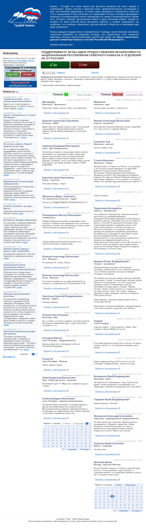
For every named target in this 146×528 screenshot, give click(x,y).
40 (44, 435)
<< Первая (66, 423)
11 (73, 426)
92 (61, 446)
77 (48, 443)
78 (52, 443)
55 (57, 438)
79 (57, 443)
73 (81, 441)
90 (52, 446)
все (17, 92)
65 (48, 441)
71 (73, 441)
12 (77, 426)
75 (90, 441)
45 (65, 435)
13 (81, 426)
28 (44, 432)
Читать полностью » (62, 44)
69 (65, 441)
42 (52, 435)
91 (57, 446)
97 (81, 446)
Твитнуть (95, 72)
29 (48, 432)
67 (57, 441)
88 (44, 446)
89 (48, 446)
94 (69, 446)
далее (20, 108)
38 (86, 432)
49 (81, 435)
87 (90, 443)
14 (86, 426)
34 (69, 432)
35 (73, 432)
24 (77, 429)
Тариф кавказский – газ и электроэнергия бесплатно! (18, 100)
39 (90, 432)
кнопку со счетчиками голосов (21, 60)
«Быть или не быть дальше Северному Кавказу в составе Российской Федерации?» (94, 38)
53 (48, 438)
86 (86, 443)
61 (81, 438)
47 (73, 435)
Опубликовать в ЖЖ (45, 72)
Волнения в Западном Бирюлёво (20, 220)
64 (44, 441)
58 (69, 438)
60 (77, 438)
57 (65, 438)
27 (90, 429)
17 (48, 429)
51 (90, 435)
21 (65, 429)
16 (44, 429)
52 (44, 438)
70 (69, 441)
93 (65, 446)
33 (65, 432)
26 (86, 429)
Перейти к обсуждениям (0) (56, 113)
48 (77, 435)
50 (86, 435)
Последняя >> (85, 449)
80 (61, 443)
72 (77, 441)
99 (90, 446)
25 (81, 429)
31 (57, 432)
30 (52, 432)
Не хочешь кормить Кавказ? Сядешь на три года (18, 145)
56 (61, 438)
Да (55, 65)
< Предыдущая (78, 423)
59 (73, 438)
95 (73, 446)
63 (90, 438)
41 (48, 435)
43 (57, 435)
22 (69, 429)
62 (86, 438)
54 (52, 438)
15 (90, 426)
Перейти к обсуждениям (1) (56, 188)
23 (73, 429)
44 (61, 435)
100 (63, 449)
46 (69, 435)
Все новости (9, 357)
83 (73, 443)
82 (69, 443)
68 (61, 441)
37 (81, 432)
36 (77, 432)
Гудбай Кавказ (24, 25)
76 (44, 443)
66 (52, 441)
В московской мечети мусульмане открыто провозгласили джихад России (19, 267)
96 (77, 446)
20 (61, 429)
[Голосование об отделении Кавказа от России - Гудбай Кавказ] (20, 87)
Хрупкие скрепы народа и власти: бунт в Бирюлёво (17, 250)
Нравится (61, 72)
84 (77, 443)
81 (65, 443)
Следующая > (72, 449)
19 (57, 429)
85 (81, 443)
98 (86, 446)
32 (61, 432)
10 (69, 426)
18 (52, 429)
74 (86, 441)
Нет (84, 65)
